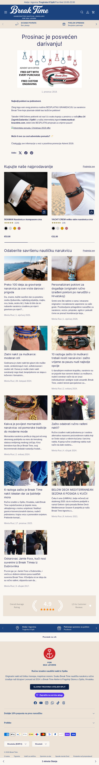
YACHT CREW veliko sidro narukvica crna (72, 219)
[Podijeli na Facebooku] (26, 153)
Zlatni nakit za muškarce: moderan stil (20, 356)
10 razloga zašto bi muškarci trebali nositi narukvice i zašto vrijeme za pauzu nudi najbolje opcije (71, 360)
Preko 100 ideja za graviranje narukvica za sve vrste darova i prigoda (24, 288)
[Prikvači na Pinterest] (31, 153)
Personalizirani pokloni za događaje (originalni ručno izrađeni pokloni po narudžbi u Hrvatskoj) (71, 290)
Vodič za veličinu (30, 756)
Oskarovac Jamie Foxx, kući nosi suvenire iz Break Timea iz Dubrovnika (25, 562)
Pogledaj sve (89, 166)
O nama (7, 756)
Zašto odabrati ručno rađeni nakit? (69, 425)
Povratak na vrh (49, 637)
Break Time (14, 752)
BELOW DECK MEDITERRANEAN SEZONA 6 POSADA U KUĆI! (72, 491)
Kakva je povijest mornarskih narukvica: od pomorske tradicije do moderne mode (25, 427)
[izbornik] (6, 12)
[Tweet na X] (20, 153)
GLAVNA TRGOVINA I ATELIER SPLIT (49, 687)
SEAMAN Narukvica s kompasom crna (23, 219)
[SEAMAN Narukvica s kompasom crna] (25, 193)
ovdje (18, 143)
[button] (93, 12)
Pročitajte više (65, 2)
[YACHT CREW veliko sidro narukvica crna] (73, 193)
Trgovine (17, 756)
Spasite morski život (62, 756)
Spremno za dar (45, 756)
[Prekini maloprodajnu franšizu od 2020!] (95, 761)
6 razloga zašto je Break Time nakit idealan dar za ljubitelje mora (23, 493)
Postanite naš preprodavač (82, 756)
